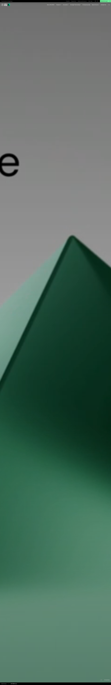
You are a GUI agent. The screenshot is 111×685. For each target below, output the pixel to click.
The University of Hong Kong (6, 1)
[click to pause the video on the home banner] (101, 680)
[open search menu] (109, 4)
